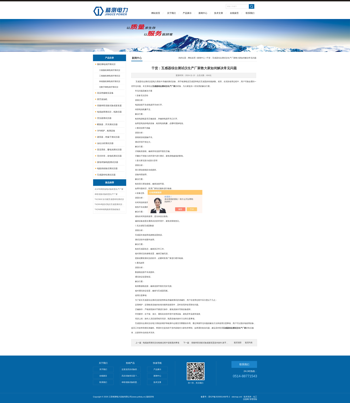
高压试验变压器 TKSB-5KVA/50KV (131, 376)
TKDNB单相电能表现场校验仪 (107, 209)
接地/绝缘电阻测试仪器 (107, 162)
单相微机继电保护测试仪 (109, 81)
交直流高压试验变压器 (131, 369)
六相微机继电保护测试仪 (109, 70)
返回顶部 (237, 343)
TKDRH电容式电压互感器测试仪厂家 (110, 204)
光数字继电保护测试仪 (108, 87)
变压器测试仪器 (104, 118)
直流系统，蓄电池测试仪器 (109, 149)
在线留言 (234, 13)
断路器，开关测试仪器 (107, 124)
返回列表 (249, 343)
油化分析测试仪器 (105, 143)
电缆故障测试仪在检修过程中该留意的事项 (161, 343)
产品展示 (187, 13)
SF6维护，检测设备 (106, 131)
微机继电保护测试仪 (106, 64)
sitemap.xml (237, 397)
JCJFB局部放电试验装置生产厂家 (109, 189)
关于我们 (171, 13)
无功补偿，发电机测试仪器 (109, 156)
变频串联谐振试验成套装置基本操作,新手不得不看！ (213, 343)
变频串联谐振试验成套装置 (109, 105)
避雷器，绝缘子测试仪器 (108, 137)
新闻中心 (203, 13)
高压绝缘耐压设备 (105, 93)
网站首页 (155, 13)
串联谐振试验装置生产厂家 (106, 194)
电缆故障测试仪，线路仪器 (109, 112)
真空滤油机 (102, 99)
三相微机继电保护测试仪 (109, 76)
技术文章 (218, 13)
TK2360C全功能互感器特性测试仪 (109, 199)
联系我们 (250, 13)
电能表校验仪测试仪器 (107, 168)
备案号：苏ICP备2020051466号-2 (215, 397)
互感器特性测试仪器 (106, 175)
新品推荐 (109, 182)
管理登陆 (253, 399)
